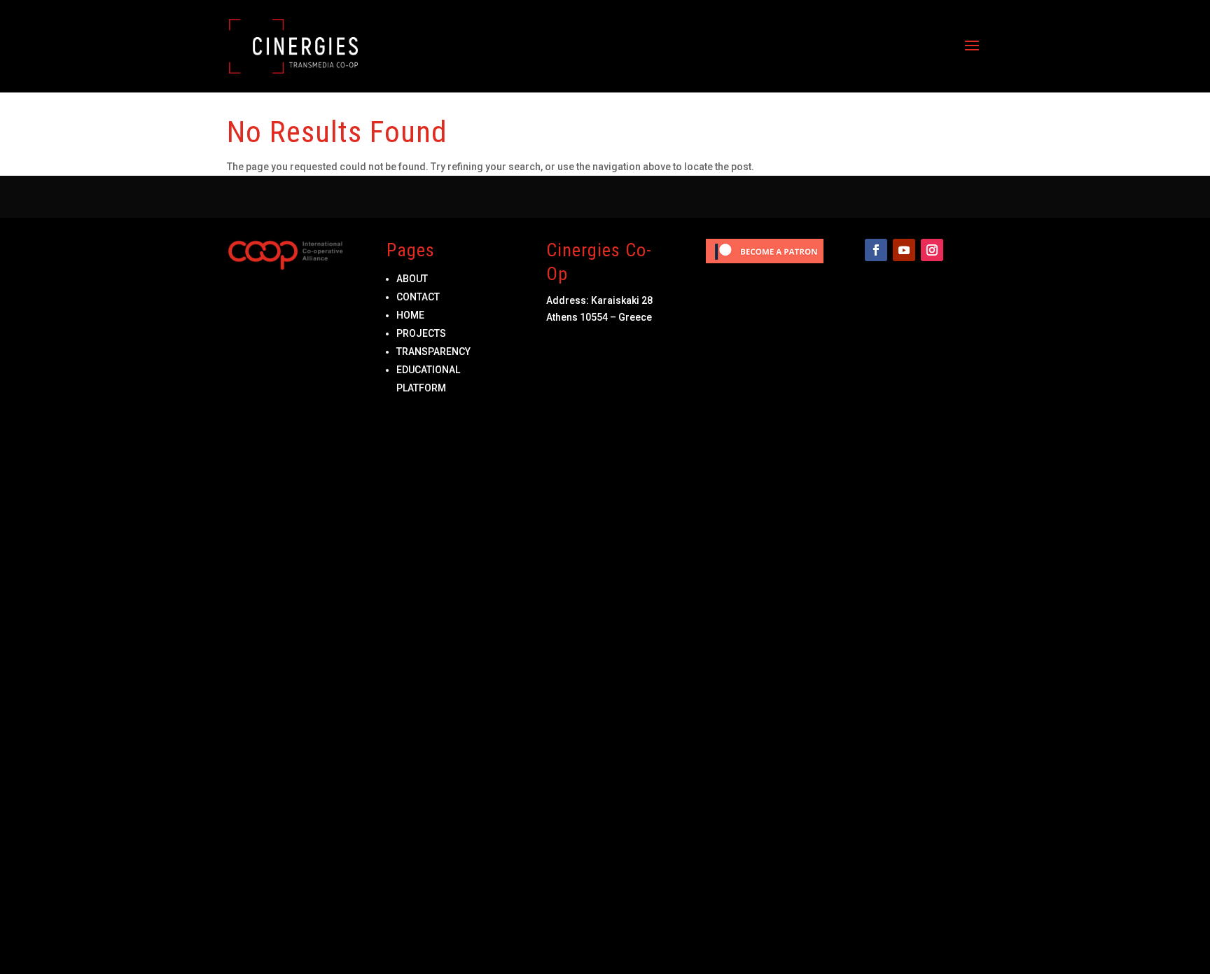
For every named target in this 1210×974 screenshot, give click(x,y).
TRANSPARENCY (433, 351)
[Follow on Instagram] (932, 250)
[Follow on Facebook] (876, 250)
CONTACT (418, 296)
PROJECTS (421, 333)
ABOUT (412, 278)
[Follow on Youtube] (904, 250)
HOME (410, 315)
